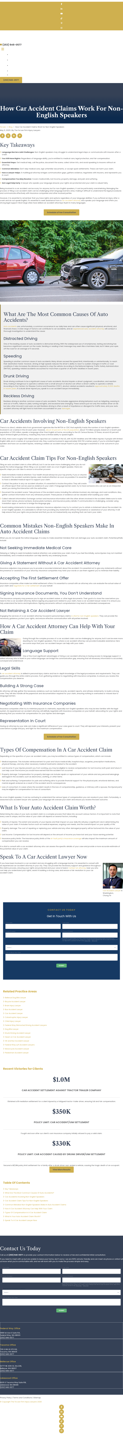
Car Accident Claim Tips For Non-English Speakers (26, 1200)
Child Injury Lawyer (13, 1021)
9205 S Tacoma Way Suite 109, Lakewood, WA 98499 (13, 1383)
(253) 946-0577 (11, 80)
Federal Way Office (10, 1328)
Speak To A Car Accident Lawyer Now (21, 1220)
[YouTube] (61, 13)
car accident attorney (71, 200)
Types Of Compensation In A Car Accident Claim (26, 1212)
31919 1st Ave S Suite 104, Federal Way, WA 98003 (10, 1334)
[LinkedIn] (61, 8)
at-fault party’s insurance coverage (66, 838)
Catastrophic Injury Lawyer (16, 1017)
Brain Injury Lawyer (13, 1005)
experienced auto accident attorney (88, 329)
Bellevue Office (8, 1361)
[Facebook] (61, 4)
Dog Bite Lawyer (12, 1029)
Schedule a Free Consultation (61, 212)
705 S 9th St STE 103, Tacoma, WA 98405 (8, 1350)
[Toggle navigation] (2, 49)
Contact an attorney (77, 868)
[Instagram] (61, 28)
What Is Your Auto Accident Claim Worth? (23, 1216)
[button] (25, 54)
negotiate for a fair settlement (26, 586)
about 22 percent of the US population (62, 430)
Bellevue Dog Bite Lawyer (15, 997)
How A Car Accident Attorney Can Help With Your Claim (28, 1208)
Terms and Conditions (22, 1397)
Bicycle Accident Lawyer (15, 1001)
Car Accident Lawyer (112, 890)
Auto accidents (10, 326)
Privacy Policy (6, 1397)
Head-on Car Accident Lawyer (18, 1037)
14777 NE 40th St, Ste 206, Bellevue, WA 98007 (11, 1367)
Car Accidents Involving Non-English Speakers (24, 1197)
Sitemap (37, 1397)
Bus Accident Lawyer (14, 1009)
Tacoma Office (8, 1344)
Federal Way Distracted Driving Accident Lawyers (26, 1025)
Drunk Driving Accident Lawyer (18, 1033)
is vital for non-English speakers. (85, 616)
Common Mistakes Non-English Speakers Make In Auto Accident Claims (35, 1204)
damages (66, 408)
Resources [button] (15, 71)
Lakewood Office (9, 1378)
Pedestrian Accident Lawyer (17, 1052)
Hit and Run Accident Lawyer (17, 1041)
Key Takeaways (11, 1189)
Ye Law (3, 127)
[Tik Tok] (61, 18)
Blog (10, 127)
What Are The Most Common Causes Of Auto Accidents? (29, 1193)
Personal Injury (17, 54)
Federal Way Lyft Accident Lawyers (20, 1045)
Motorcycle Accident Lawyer (17, 1049)
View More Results (61, 1169)
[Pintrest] (61, 23)
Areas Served (16, 65)
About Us (14, 60)
